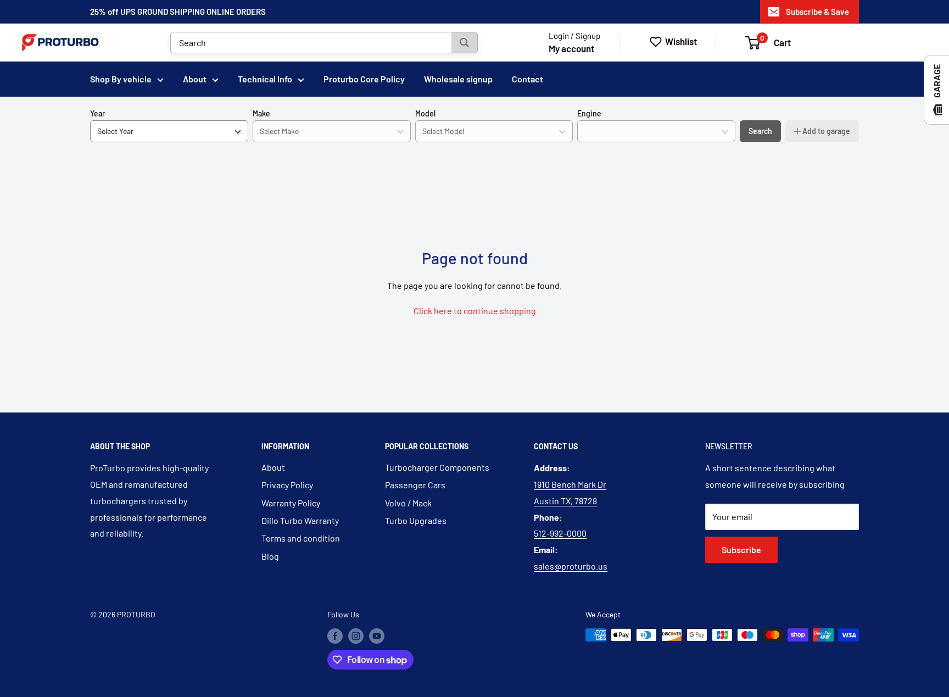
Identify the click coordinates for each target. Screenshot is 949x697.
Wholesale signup (458, 79)
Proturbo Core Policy (364, 79)
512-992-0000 (560, 533)
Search (760, 131)
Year (97, 113)
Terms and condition (300, 538)
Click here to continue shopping (475, 310)
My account (571, 48)
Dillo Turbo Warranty (300, 520)
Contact (527, 79)
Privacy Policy (287, 484)
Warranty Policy (290, 503)
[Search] (464, 42)
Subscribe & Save (817, 11)
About (194, 79)
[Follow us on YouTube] (376, 636)
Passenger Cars (415, 484)
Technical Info (265, 79)
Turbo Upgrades (415, 520)
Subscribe (741, 549)
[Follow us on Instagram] (356, 636)
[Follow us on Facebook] (335, 636)
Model (425, 113)
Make (261, 113)
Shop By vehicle (121, 79)
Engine (589, 113)
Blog (270, 556)
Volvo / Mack (408, 503)
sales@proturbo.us (570, 566)
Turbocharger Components (437, 467)
